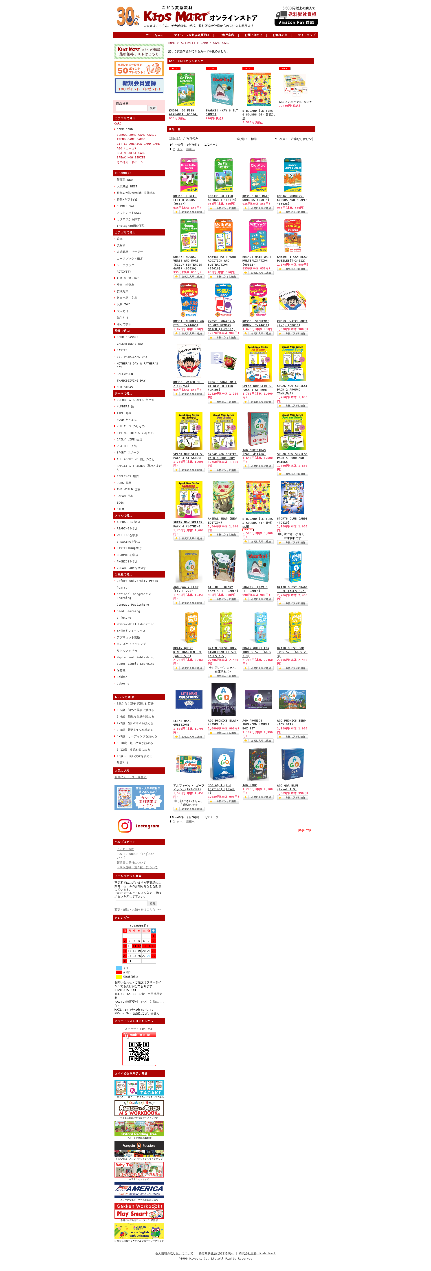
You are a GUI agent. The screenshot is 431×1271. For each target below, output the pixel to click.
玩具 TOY (123, 304)
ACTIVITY (124, 271)
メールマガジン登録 (128, 876)
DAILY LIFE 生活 (129, 439)
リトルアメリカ (127, 650)
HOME (172, 42)
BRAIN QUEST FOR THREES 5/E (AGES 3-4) (256, 652)
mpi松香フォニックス (131, 631)
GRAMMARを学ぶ (127, 555)
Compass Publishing (133, 604)
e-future (124, 617)
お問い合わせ (253, 35)
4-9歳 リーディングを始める (137, 736)
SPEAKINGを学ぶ (128, 541)
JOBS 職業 (124, 482)
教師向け (122, 762)
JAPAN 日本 (125, 496)
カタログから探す (128, 219)
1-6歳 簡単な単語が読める (135, 716)
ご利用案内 (227, 35)
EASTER (122, 350)
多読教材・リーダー (130, 251)
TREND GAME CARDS (131, 139)
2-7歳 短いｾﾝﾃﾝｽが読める (135, 723)
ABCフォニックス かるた (295, 102)
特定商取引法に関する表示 (216, 1253)
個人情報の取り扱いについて (174, 1253)
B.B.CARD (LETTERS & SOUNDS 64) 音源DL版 (258, 114)
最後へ (190, 149)
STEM (120, 509)
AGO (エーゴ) (126, 148)
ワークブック (125, 265)
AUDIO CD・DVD (128, 278)
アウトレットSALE (129, 212)
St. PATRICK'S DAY (132, 356)
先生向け (122, 317)
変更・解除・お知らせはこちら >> (137, 909)
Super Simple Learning (135, 663)
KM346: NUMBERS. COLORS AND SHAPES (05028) (292, 200)
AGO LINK (249, 785)
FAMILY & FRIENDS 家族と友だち (139, 467)
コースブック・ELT (130, 258)
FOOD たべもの (127, 419)
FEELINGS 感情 (128, 476)
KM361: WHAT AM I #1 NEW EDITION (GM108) (222, 386)
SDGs (120, 502)
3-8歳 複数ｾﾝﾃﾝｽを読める (135, 729)
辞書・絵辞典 (125, 285)
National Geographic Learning (134, 596)
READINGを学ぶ (127, 528)
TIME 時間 (124, 413)
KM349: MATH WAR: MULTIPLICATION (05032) (256, 260)
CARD (117, 123)
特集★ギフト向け (128, 199)
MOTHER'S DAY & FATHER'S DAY (137, 365)
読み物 (121, 245)
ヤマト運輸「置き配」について (137, 867)
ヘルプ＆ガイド (125, 841)
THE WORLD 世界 (129, 489)
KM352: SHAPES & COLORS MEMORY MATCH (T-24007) (221, 325)
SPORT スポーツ (128, 452)
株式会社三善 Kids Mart (257, 1253)
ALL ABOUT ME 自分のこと (136, 459)
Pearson (123, 587)
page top (304, 830)
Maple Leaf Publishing (135, 657)
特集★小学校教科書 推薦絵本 (136, 193)
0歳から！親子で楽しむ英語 (135, 703)
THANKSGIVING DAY (131, 380)
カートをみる (154, 35)
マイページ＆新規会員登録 (191, 35)
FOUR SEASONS (127, 337)
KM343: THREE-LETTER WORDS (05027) (185, 200)
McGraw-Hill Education (135, 624)
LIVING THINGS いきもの (135, 433)
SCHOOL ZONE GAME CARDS (136, 134)
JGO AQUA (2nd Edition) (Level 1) (221, 789)
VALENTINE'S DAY (130, 343)
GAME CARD (125, 129)
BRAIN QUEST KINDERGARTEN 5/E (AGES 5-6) (187, 652)
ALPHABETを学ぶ (128, 522)
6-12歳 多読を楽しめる (133, 749)
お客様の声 (280, 35)
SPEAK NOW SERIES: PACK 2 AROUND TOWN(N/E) (292, 389)
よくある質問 (125, 849)
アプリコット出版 (128, 637)
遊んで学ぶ (124, 324)
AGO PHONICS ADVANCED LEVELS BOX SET (255, 724)
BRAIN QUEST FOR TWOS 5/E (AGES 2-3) (292, 652)
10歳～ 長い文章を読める (134, 756)
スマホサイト (133, 1029)
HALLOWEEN (125, 374)
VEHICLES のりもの (131, 426)
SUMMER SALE (126, 206)
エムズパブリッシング (131, 644)
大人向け (122, 311)
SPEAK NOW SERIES (131, 157)
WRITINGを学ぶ (127, 535)
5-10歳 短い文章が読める (135, 743)
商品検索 (122, 103)
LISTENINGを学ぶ (129, 548)
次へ (180, 149)
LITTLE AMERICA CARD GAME (138, 143)
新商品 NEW (125, 179)
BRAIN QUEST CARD (131, 153)
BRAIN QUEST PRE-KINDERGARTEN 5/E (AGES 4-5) (222, 652)
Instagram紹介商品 (131, 225)
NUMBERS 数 (125, 406)
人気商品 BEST (127, 186)
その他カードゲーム (130, 162)
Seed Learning (128, 611)
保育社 (121, 670)
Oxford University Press (137, 580)
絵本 (120, 238)
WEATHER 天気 (127, 446)
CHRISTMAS (125, 387)
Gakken (122, 677)
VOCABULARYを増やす (131, 568)
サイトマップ (306, 35)
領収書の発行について (131, 862)
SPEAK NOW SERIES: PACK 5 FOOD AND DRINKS (292, 458)
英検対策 (122, 291)
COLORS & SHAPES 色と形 (135, 400)
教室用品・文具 (127, 298)
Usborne (123, 683)
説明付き (175, 138)
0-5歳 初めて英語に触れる (135, 710)
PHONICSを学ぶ (127, 561)
